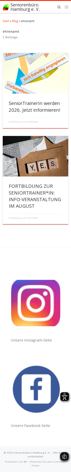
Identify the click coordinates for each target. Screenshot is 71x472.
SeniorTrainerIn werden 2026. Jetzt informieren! (34, 106)
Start (6, 21)
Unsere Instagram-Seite (31, 340)
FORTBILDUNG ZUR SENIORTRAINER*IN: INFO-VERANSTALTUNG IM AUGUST (35, 196)
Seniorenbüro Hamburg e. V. (32, 452)
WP (25, 461)
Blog (15, 21)
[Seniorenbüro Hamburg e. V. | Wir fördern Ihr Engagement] (6, 7)
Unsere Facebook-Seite (30, 425)
